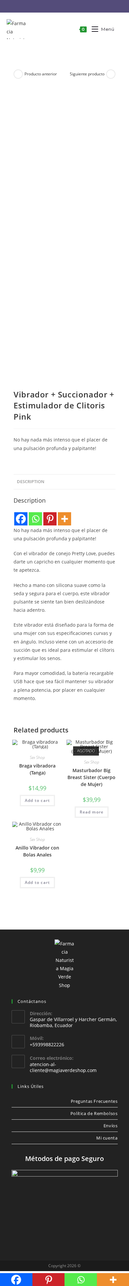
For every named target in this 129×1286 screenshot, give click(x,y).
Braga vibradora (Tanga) (37, 769)
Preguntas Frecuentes (94, 1101)
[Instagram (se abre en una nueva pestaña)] (60, 7)
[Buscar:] (118, 29)
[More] (64, 518)
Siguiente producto (87, 74)
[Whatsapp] (35, 518)
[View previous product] (18, 74)
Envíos (111, 1126)
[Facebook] (20, 518)
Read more (92, 812)
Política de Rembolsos (94, 1113)
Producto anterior (40, 74)
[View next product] (110, 74)
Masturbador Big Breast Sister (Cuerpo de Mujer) (91, 777)
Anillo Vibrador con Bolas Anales (37, 851)
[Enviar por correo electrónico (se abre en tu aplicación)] (70, 7)
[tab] (64, 482)
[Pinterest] (50, 518)
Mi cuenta (106, 1138)
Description (30, 481)
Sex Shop (37, 757)
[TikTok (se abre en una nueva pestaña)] (80, 7)
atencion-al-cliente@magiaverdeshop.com (63, 1067)
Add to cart (37, 800)
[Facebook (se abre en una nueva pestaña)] (50, 7)
